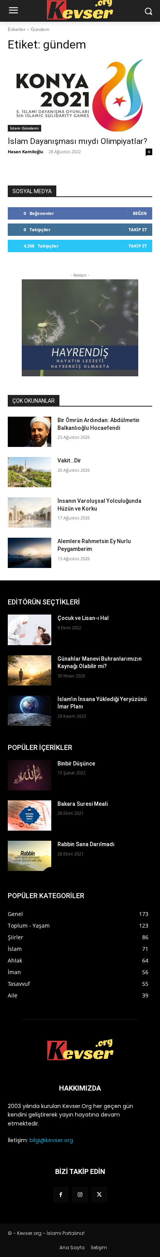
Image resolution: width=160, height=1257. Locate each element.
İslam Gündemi (24, 128)
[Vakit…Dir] (29, 472)
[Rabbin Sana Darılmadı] (29, 856)
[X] (99, 1194)
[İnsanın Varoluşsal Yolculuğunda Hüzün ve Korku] (29, 512)
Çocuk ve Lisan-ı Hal (83, 618)
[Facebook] (60, 1194)
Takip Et (138, 229)
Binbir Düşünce (76, 763)
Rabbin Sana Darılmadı (86, 844)
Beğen (140, 213)
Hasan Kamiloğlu (25, 151)
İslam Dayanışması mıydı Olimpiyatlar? (77, 141)
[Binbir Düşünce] (29, 775)
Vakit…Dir (69, 460)
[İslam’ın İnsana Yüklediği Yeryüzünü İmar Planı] (29, 711)
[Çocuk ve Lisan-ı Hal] (29, 630)
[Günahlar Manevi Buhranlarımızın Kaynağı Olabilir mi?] (29, 670)
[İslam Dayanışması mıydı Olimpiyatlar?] (80, 95)
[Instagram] (79, 1194)
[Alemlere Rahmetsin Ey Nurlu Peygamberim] (29, 553)
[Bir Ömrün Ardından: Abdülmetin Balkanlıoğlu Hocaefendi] (29, 432)
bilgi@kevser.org (51, 1140)
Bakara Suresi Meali (82, 804)
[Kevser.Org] (80, 1049)
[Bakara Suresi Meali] (29, 815)
